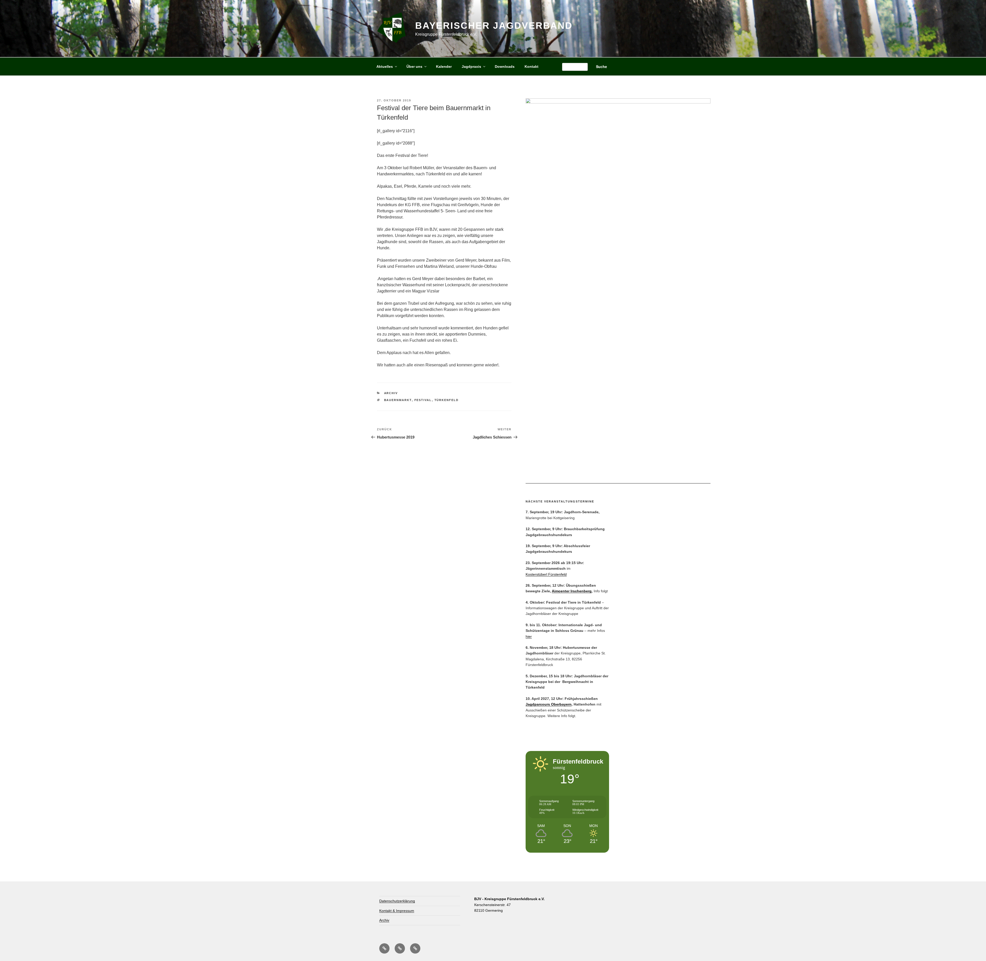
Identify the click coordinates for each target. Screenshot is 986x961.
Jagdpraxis (471, 66)
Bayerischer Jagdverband (494, 25)
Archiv (391, 393)
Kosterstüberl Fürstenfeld (546, 574)
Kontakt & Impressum (396, 911)
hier (529, 636)
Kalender (444, 66)
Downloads (505, 66)
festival (423, 400)
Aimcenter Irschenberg (572, 591)
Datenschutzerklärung (397, 901)
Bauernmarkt (398, 400)
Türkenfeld (446, 400)
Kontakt (531, 66)
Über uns (414, 66)
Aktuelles (384, 66)
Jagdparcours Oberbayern (549, 704)
